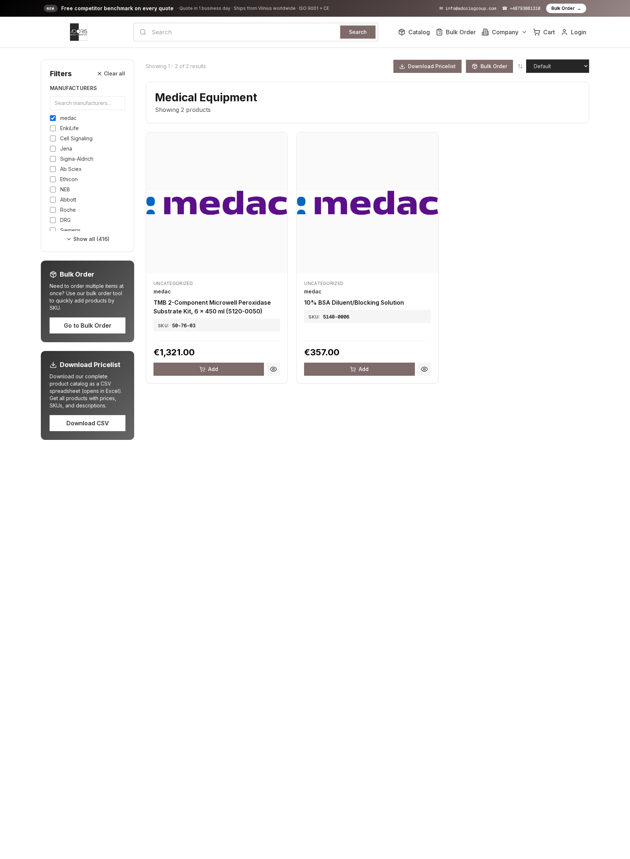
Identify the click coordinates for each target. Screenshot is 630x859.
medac (162, 291)
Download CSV (87, 423)
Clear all (114, 73)
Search (358, 32)
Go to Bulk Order (88, 325)
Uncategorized (173, 283)
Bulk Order (566, 8)
